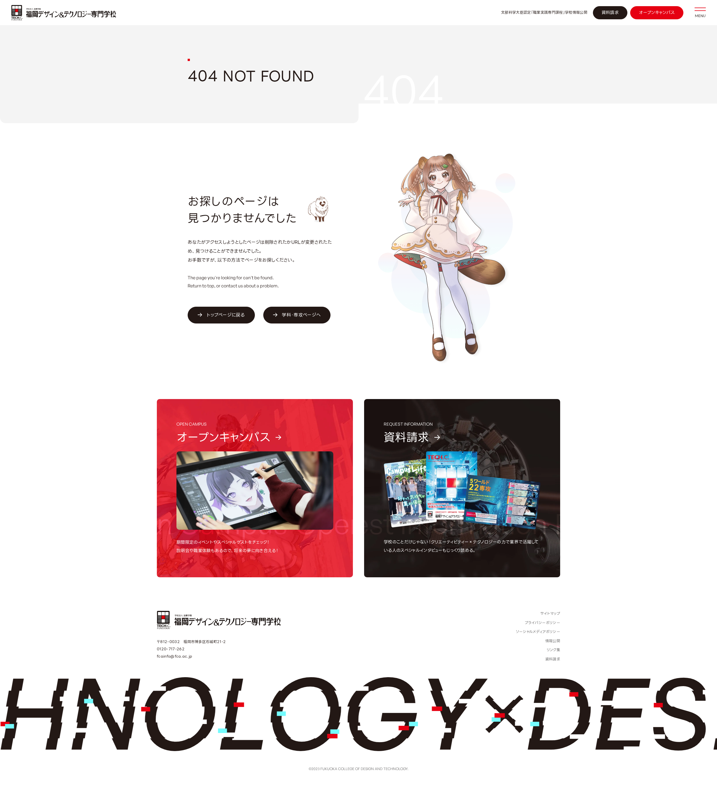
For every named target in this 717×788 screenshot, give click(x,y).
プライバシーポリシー (542, 623)
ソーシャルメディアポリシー (538, 632)
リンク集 (553, 650)
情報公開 (552, 641)
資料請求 (610, 12)
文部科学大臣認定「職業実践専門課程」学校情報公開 (544, 12)
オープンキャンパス (657, 12)
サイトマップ (550, 613)
